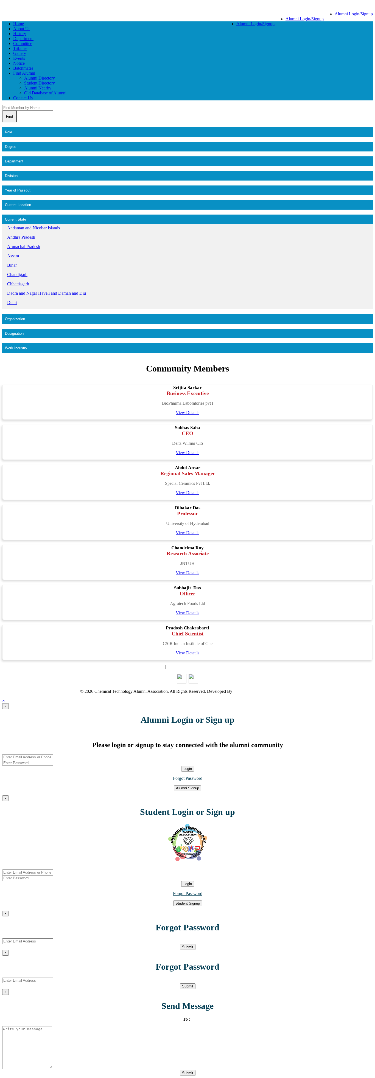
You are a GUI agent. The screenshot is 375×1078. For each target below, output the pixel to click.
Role (8, 132)
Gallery (19, 53)
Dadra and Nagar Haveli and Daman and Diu (46, 293)
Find (9, 116)
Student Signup (187, 903)
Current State (15, 219)
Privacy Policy (218, 667)
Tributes (20, 48)
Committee (22, 43)
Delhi (12, 302)
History (19, 33)
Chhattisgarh (18, 284)
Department (23, 38)
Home (18, 23)
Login (187, 769)
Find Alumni (24, 73)
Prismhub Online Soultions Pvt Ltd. (264, 691)
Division (11, 176)
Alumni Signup (187, 788)
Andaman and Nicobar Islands (33, 228)
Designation (14, 333)
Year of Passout (17, 190)
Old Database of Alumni (45, 93)
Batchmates (23, 68)
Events (19, 58)
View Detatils (187, 412)
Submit (187, 947)
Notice (19, 63)
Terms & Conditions (184, 667)
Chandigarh (17, 274)
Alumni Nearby (37, 88)
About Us (21, 28)
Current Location (18, 205)
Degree (10, 147)
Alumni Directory (39, 78)
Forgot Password (187, 778)
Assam (13, 256)
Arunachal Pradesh (23, 246)
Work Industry (16, 348)
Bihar (12, 265)
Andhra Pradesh (21, 237)
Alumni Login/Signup (354, 14)
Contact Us (23, 97)
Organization (15, 319)
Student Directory (39, 83)
